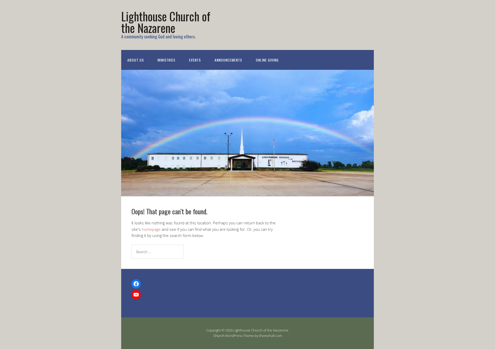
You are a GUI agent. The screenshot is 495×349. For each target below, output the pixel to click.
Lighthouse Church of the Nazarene (165, 21)
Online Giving (267, 60)
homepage (151, 229)
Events (195, 60)
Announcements (228, 60)
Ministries (166, 60)
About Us (135, 60)
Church (219, 335)
